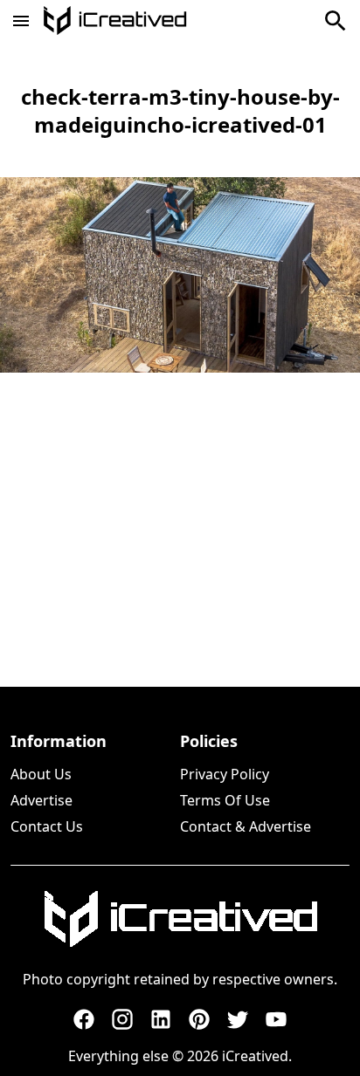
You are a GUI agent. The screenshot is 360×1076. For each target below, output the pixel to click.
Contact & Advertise (245, 826)
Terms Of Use (225, 800)
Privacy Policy (224, 774)
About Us (41, 774)
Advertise (41, 800)
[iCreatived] (180, 919)
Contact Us (46, 826)
